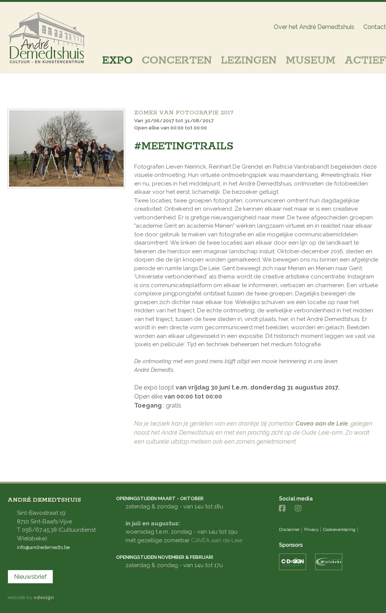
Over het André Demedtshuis (314, 26)
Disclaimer (289, 529)
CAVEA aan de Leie (216, 540)
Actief (365, 60)
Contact (374, 26)
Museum (310, 60)
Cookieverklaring (339, 529)
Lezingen (249, 60)
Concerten (177, 60)
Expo (117, 60)
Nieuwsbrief (30, 576)
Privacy (311, 529)
